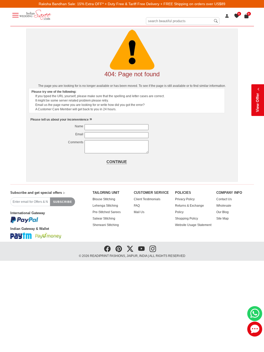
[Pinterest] (119, 249)
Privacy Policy (185, 199)
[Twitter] (130, 249)
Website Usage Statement (193, 225)
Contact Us (224, 199)
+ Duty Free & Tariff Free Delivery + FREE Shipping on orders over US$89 (165, 4)
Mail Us (139, 212)
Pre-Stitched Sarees (107, 212)
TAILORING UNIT (106, 193)
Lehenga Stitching (105, 205)
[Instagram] (153, 249)
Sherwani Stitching (106, 225)
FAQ (137, 205)
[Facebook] (107, 249)
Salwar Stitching (104, 218)
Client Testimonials (147, 199)
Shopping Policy (186, 218)
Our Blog (222, 212)
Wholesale (223, 205)
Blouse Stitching (104, 199)
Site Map (222, 218)
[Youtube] (141, 249)
